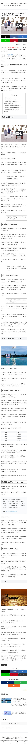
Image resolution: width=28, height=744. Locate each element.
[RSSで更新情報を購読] (14, 685)
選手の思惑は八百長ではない (12, 101)
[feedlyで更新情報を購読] (20, 682)
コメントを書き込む (14, 723)
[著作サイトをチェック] (7, 682)
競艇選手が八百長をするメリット (13, 105)
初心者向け (5, 665)
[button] (22, 40)
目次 (12, 95)
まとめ (6, 111)
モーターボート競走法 (11, 511)
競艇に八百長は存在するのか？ (12, 103)
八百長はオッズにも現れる (12, 99)
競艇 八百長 (10, 55)
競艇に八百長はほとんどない (12, 109)
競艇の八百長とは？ (9, 98)
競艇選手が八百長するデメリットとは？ (15, 107)
